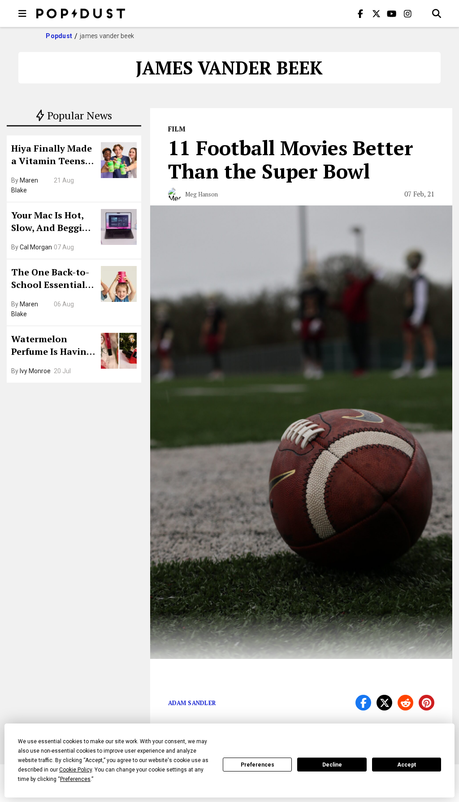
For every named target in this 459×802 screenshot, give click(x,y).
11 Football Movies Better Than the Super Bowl (290, 159)
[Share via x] (384, 702)
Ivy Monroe (35, 371)
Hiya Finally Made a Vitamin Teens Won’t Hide (51, 155)
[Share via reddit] (405, 702)
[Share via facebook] (363, 702)
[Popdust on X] (376, 13)
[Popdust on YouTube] (391, 13)
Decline (332, 765)
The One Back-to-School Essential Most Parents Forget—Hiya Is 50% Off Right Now (52, 279)
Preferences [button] (75, 779)
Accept (406, 765)
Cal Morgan (36, 247)
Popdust (59, 35)
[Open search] (436, 13)
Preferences (257, 765)
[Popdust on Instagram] (407, 13)
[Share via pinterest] (426, 702)
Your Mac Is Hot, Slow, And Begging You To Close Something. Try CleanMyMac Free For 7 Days (52, 222)
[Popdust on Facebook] (360, 13)
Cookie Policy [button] (75, 770)
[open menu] (22, 13)
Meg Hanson (201, 194)
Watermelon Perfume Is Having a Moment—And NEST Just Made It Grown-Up (51, 346)
